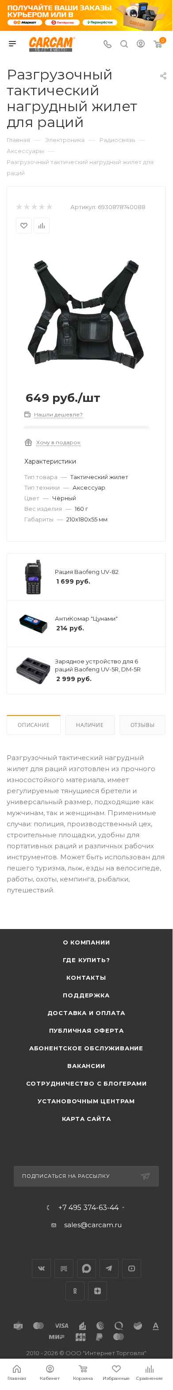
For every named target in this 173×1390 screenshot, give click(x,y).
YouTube (131, 1268)
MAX (86, 1268)
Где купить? (86, 959)
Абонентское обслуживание (86, 1048)
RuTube (63, 1268)
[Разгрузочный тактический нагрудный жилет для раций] (86, 310)
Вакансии (86, 1065)
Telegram (109, 1268)
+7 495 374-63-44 (88, 1207)
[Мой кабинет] (141, 45)
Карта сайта (86, 1118)
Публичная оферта (86, 1030)
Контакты (86, 977)
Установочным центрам (86, 1101)
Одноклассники (75, 1290)
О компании (86, 942)
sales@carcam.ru (93, 1225)
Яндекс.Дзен (97, 1290)
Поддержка (86, 995)
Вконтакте (41, 1268)
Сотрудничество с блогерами (86, 1083)
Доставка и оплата (86, 1012)
